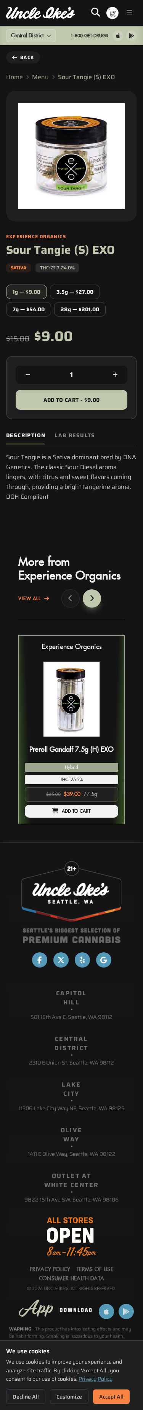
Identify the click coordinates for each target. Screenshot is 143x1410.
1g (26, 292)
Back (27, 57)
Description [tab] (25, 435)
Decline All (26, 1396)
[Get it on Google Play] (131, 35)
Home (14, 77)
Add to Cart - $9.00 (71, 400)
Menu (40, 77)
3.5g (74, 292)
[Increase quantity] (115, 375)
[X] (61, 960)
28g (80, 309)
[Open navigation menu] (129, 13)
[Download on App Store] (117, 35)
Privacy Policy (95, 1379)
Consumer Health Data (71, 1279)
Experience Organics (72, 647)
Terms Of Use (95, 1270)
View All (29, 598)
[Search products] (95, 13)
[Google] (103, 960)
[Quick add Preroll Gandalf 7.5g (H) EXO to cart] (106, 739)
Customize (69, 1396)
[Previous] (70, 598)
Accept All (111, 1396)
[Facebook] (39, 960)
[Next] (92, 598)
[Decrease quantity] (28, 375)
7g (29, 309)
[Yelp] (82, 960)
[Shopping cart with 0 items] (112, 13)
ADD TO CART (76, 811)
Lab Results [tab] (75, 435)
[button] (71, 729)
